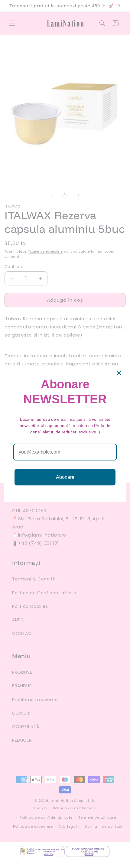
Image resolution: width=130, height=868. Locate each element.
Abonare (65, 477)
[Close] (119, 373)
